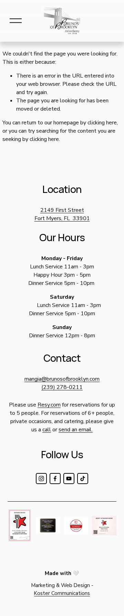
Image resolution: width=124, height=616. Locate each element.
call (46, 429)
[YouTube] (68, 478)
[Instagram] (41, 478)
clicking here (102, 122)
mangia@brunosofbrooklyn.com (62, 379)
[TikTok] (82, 478)
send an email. (76, 429)
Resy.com (49, 405)
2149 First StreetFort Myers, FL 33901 (62, 214)
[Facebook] (55, 478)
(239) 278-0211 (62, 387)
